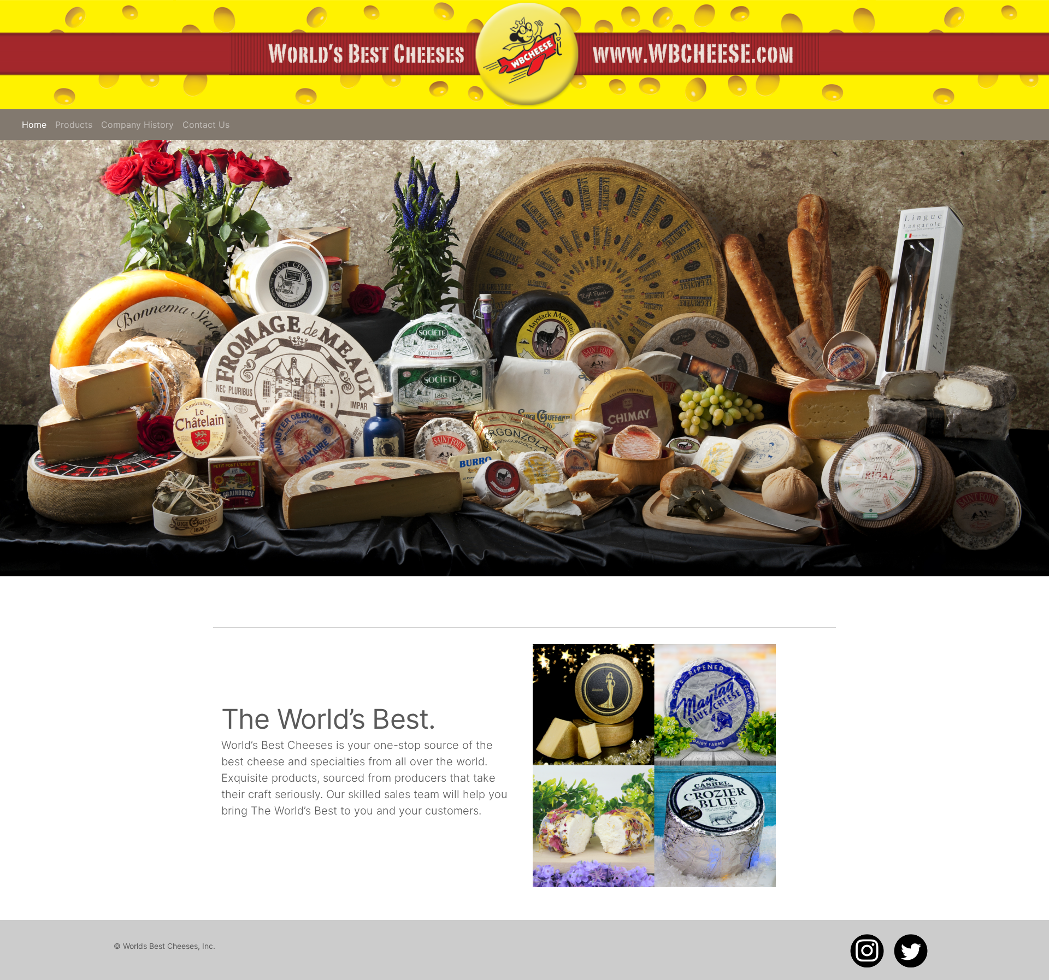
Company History (137, 124)
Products (73, 124)
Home (36, 124)
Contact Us (205, 124)
